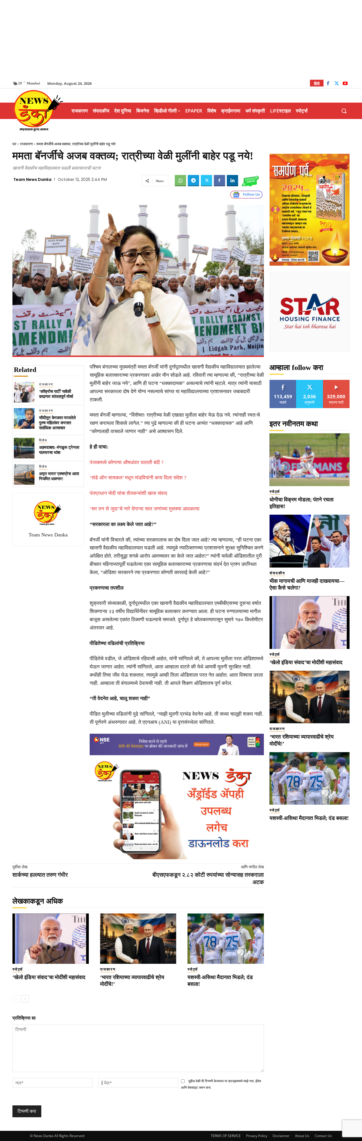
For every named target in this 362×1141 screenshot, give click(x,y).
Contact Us (323, 1135)
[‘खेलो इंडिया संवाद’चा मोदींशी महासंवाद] (50, 938)
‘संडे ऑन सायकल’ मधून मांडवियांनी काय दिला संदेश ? (138, 477)
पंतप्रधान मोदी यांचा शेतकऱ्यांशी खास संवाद (128, 493)
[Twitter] (336, 84)
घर (14, 144)
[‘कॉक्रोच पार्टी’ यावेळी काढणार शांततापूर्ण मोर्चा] (24, 392)
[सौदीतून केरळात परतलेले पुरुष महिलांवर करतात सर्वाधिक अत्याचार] (24, 418)
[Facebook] (328, 84)
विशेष (43, 440)
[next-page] (25, 999)
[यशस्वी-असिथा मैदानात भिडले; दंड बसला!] (226, 938)
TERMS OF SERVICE (226, 1135)
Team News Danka (32, 179)
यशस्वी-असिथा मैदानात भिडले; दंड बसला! (309, 818)
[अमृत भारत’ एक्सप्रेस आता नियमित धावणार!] (24, 474)
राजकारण (26, 144)
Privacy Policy (256, 1135)
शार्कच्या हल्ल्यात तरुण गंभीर (40, 875)
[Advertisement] (181, 39)
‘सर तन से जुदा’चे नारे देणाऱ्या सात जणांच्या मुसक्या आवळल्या (144, 509)
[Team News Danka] (48, 513)
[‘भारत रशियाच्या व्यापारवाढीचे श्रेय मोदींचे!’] (138, 938)
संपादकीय (277, 573)
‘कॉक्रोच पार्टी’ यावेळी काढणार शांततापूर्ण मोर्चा (56, 394)
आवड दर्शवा (283, 382)
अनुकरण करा (309, 382)
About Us (302, 1135)
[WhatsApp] (180, 180)
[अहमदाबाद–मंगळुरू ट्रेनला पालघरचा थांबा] (24, 448)
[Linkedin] (232, 180)
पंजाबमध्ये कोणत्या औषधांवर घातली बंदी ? (126, 462)
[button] (344, 111)
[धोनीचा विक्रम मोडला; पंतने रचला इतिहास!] (310, 459)
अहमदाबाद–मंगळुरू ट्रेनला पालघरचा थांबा (59, 450)
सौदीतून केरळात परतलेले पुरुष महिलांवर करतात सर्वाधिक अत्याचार (57, 422)
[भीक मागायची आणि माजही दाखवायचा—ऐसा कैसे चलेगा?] (310, 541)
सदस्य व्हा (336, 382)
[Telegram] (193, 180)
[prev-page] (16, 999)
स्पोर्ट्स (17, 969)
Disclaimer (281, 1135)
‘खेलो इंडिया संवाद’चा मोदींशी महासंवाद (48, 977)
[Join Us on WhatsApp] (250, 180)
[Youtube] (345, 84)
